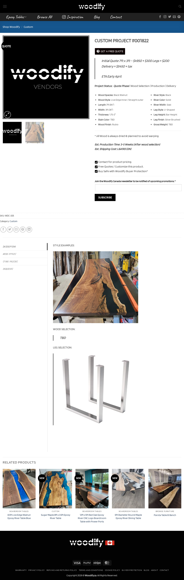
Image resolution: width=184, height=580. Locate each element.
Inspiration (75, 17)
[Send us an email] (174, 16)
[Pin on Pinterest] (23, 229)
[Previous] (9, 77)
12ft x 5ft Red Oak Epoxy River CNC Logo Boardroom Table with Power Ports (92, 518)
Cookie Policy (112, 570)
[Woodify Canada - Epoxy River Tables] (92, 6)
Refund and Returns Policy (62, 570)
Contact (116, 17)
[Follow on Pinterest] (179, 16)
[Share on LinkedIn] (29, 229)
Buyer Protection (132, 570)
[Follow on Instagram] (165, 16)
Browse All (44, 17)
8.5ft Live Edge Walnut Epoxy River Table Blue (19, 516)
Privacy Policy (36, 570)
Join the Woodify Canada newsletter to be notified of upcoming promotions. (135, 181)
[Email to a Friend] (16, 229)
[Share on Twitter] (10, 229)
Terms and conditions (91, 570)
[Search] (180, 6)
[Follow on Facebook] (160, 16)
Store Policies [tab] (10, 261)
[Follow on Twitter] (169, 16)
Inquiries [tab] (8, 268)
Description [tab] (9, 246)
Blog (97, 17)
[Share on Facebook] (3, 229)
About (154, 570)
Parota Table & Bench (165, 514)
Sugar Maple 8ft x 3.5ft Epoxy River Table (55, 516)
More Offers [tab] (9, 254)
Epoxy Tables (15, 17)
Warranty (21, 570)
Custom (28, 27)
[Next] (83, 77)
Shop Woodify (11, 27)
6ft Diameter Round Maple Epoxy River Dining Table (128, 516)
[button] (5, 6)
